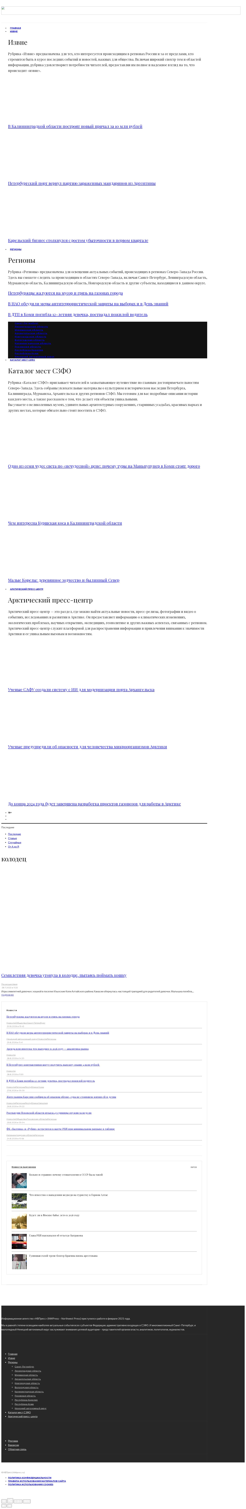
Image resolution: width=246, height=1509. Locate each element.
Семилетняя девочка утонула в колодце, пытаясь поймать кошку (64, 975)
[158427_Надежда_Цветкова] (39, 117)
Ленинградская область (31, 326)
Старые (12, 838)
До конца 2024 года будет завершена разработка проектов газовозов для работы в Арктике (94, 803)
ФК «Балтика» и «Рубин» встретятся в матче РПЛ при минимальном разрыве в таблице (61, 1129)
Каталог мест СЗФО (22, 360)
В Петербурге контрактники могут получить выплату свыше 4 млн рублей (53, 1064)
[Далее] (9, 1505)
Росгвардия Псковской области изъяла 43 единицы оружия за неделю (49, 1112)
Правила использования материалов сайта (37, 1481)
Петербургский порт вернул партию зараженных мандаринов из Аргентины (82, 183)
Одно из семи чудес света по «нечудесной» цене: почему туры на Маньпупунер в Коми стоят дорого (104, 466)
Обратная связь (17, 1449)
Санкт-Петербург (26, 323)
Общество (21, 1023)
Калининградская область (33, 343)
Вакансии (13, 1445)
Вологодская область (30, 340)
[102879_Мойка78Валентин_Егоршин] (39, 680)
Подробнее (7, 995)
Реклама (13, 1440)
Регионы (15, 249)
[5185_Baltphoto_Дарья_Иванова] (39, 174)
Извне (14, 31)
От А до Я (13, 846)
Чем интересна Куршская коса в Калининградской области (65, 523)
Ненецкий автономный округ (22, 1039)
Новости (11, 1023)
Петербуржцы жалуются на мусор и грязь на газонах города (65, 293)
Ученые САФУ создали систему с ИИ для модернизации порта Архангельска (81, 689)
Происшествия (9, 984)
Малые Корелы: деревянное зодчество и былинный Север (63, 580)
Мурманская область (29, 330)
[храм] (39, 571)
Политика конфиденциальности (29, 1477)
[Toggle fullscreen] (18, 1501)
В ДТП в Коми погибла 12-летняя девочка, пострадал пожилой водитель (78, 314)
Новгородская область (30, 336)
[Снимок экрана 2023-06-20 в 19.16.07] (39, 514)
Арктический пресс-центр (26, 589)
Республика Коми (26, 353)
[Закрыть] (4, 1501)
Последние (14, 834)
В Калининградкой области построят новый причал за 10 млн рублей (75, 126)
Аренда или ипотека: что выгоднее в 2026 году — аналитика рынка (48, 1048)
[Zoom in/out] (27, 1501)
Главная (12, 1353)
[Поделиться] (10, 1500)
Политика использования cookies (30, 1484)
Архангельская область (31, 333)
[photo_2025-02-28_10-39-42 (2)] (39, 231)
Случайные (14, 842)
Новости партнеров (104, 1167)
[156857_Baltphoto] (39, 794)
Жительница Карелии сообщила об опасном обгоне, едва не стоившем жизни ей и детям (61, 1097)
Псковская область (28, 346)
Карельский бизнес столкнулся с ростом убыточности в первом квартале (78, 240)
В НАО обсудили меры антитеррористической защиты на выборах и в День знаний (88, 303)
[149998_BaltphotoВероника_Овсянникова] (39, 737)
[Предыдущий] (3, 1505)
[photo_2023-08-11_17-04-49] (39, 457)
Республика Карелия (29, 350)
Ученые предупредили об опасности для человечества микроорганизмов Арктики (87, 746)
